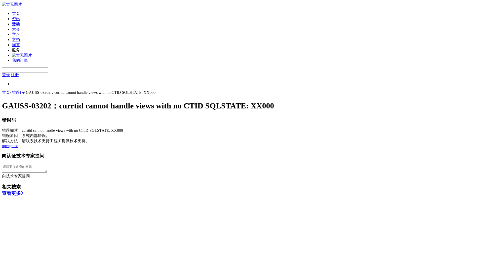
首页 (16, 13)
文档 (16, 39)
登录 (6, 75)
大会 (16, 29)
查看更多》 (14, 193)
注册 (15, 75)
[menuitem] (243, 13)
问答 (16, 45)
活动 (16, 24)
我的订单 (20, 60)
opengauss (10, 146)
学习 (16, 34)
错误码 (18, 92)
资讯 (16, 19)
